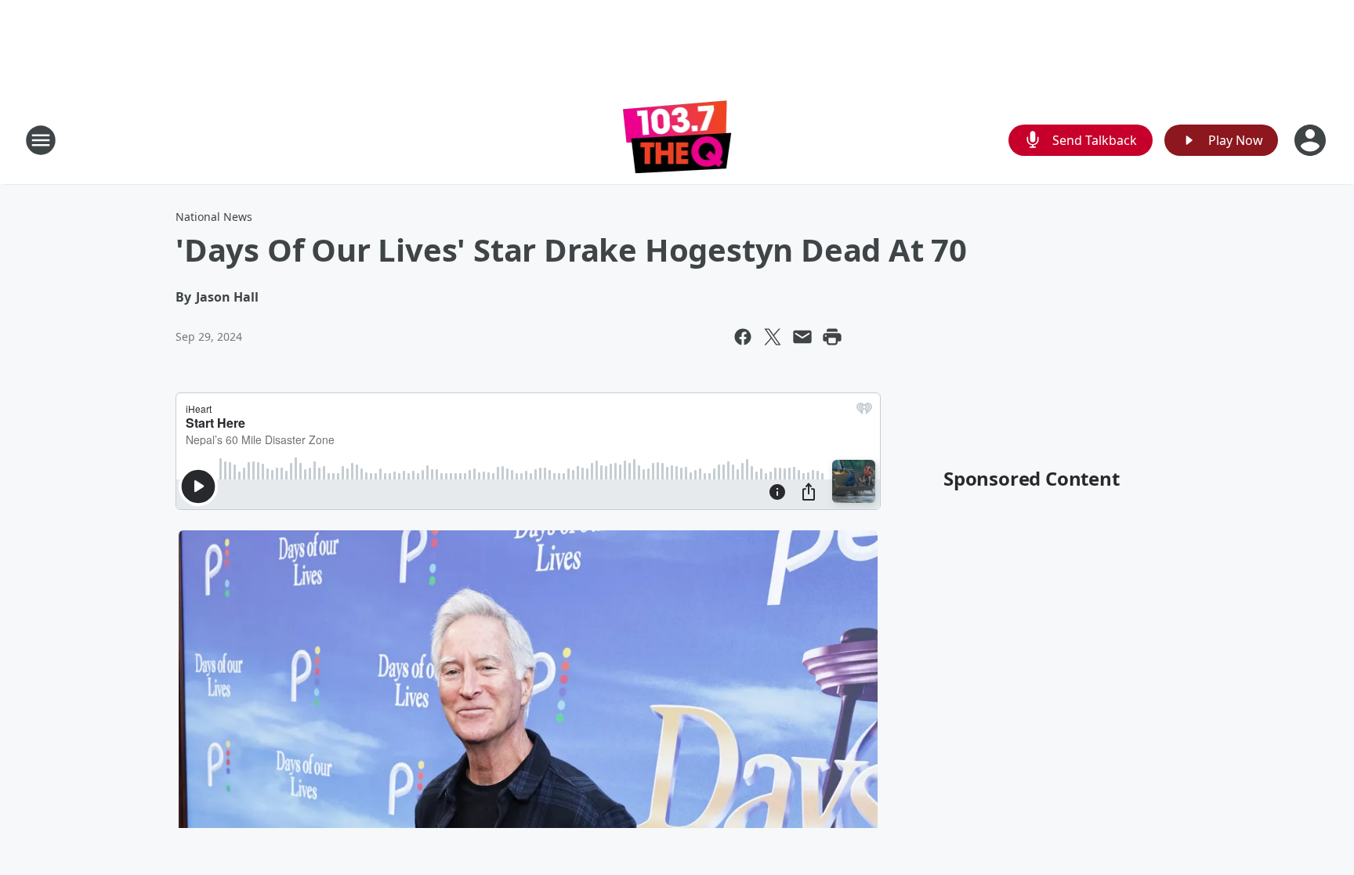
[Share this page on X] (773, 337)
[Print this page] (832, 337)
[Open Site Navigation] (40, 140)
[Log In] (1311, 140)
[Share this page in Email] (802, 337)
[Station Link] (677, 140)
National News (214, 216)
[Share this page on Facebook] (743, 337)
